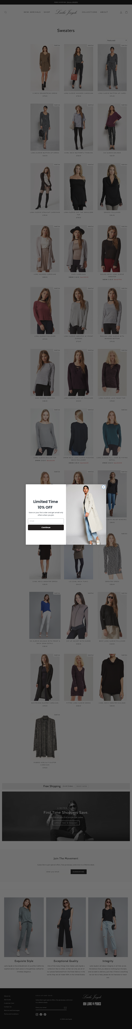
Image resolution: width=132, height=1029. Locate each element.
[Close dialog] (103, 487)
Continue (45, 527)
